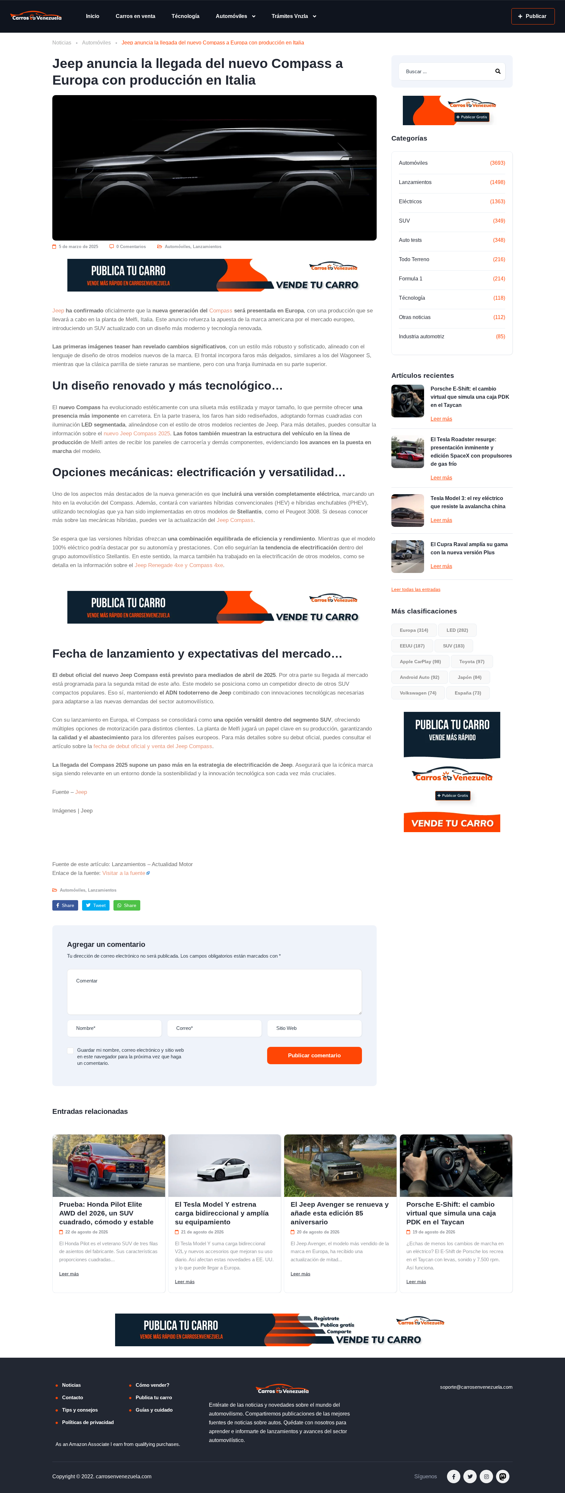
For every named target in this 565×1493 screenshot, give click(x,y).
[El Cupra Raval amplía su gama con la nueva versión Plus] (407, 556)
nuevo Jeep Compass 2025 (137, 433)
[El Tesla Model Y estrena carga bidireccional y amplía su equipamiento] (224, 1165)
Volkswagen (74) (418, 693)
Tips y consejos (80, 1410)
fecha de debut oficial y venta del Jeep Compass (153, 746)
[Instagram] (486, 1476)
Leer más (441, 419)
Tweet (99, 905)
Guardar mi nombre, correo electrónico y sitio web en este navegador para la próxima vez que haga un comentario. (130, 1056)
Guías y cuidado (154, 1410)
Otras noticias (415, 317)
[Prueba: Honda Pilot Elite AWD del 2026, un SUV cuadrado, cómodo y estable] (109, 1165)
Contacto (72, 1397)
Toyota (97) (472, 661)
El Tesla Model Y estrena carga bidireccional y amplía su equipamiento (222, 1213)
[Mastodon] (502, 1476)
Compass (220, 310)
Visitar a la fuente (123, 873)
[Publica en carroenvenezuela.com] (214, 275)
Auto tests (410, 240)
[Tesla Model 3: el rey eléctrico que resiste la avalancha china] (407, 510)
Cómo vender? (152, 1385)
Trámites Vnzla (290, 16)
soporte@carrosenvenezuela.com (476, 1387)
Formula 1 (410, 278)
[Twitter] (470, 1476)
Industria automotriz (421, 336)
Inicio (92, 16)
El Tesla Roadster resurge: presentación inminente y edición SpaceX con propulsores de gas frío (471, 452)
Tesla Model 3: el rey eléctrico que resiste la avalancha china (468, 502)
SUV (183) (454, 645)
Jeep (58, 310)
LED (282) (457, 630)
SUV (404, 221)
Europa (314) (414, 630)
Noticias (61, 42)
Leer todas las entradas (415, 589)
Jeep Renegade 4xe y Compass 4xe (179, 565)
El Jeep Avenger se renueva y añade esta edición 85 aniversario (340, 1213)
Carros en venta (135, 16)
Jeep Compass (235, 520)
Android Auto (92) (419, 677)
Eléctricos (410, 201)
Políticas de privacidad (88, 1422)
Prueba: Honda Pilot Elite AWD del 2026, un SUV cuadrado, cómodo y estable (106, 1213)
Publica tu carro (154, 1397)
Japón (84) (470, 677)
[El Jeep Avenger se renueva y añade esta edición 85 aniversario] (340, 1165)
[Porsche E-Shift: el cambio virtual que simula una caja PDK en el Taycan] (407, 401)
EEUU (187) (412, 645)
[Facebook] (453, 1476)
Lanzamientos (207, 246)
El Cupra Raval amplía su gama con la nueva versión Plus (469, 548)
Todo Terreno (414, 259)
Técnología (185, 16)
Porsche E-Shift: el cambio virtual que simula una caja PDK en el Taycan (470, 397)
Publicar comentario (314, 1055)
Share (67, 905)
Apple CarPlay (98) (420, 661)
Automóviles (231, 16)
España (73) (468, 693)
